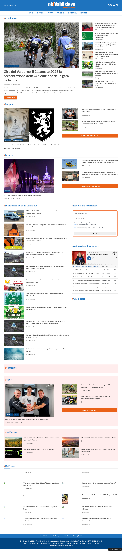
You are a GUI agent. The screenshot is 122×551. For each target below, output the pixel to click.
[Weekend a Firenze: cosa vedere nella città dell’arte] (70, 442)
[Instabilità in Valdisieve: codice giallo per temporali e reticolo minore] (14, 354)
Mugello (8, 140)
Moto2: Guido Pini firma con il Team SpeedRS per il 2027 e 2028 (26, 419)
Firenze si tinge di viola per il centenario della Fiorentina (22, 195)
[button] (117, 13)
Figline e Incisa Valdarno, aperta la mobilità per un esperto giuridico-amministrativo (106, 45)
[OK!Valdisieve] (61, 5)
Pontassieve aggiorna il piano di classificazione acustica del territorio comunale (106, 73)
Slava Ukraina (17, 140)
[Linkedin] (117, 5)
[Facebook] (109, 5)
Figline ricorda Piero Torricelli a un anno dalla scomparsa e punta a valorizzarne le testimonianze (106, 25)
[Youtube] (114, 5)
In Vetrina (72, 13)
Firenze (7, 191)
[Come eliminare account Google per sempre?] (13, 453)
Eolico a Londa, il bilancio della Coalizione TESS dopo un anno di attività (105, 83)
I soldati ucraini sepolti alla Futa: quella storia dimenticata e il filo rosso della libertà (31, 145)
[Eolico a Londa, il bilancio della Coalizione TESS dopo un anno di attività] (87, 84)
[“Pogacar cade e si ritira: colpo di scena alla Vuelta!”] (70, 487)
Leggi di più (10, 97)
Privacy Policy (77, 536)
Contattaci (43, 536)
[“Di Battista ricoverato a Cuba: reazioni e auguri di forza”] (12, 511)
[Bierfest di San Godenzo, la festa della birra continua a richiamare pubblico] (87, 65)
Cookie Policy (54, 536)
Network (83, 13)
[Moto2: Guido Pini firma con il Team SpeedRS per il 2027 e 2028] (70, 113)
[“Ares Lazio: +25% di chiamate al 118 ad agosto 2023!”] (70, 499)
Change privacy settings (115, 549)
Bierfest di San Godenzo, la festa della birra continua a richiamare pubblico (105, 64)
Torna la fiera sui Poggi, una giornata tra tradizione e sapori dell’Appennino (106, 35)
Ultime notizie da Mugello (90, 135)
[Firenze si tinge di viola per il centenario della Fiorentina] (32, 176)
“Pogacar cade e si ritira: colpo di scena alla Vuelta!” (99, 483)
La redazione (66, 536)
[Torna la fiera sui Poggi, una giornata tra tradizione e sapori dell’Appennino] (87, 36)
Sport (50, 13)
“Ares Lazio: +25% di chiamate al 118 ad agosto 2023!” (99, 495)
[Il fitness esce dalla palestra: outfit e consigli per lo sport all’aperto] (70, 453)
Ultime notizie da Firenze (90, 186)
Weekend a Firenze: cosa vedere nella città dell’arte (98, 438)
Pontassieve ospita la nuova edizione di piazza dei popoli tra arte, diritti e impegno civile (106, 54)
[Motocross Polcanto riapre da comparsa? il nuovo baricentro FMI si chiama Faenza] (70, 125)
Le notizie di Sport (89, 410)
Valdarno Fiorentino (12, 66)
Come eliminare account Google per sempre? (39, 449)
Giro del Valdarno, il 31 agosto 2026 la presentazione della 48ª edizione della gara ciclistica (36, 75)
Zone (31, 13)
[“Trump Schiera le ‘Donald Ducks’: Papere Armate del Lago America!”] (12, 487)
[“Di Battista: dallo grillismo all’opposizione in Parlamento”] (70, 522)
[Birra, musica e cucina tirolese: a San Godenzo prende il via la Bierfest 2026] (14, 312)
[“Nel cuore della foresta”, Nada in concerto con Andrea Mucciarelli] (14, 298)
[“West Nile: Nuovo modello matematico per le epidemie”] (70, 511)
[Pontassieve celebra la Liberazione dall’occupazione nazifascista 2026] (14, 285)
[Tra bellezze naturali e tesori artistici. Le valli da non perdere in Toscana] (13, 442)
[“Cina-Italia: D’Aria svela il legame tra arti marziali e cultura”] (12, 522)
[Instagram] (111, 5)
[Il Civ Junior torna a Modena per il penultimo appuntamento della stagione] (70, 400)
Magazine (60, 13)
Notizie (40, 13)
